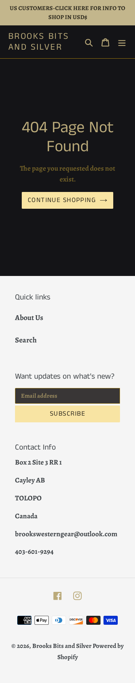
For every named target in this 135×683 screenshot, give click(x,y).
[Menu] (122, 41)
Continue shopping (62, 200)
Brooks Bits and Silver (38, 42)
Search (26, 340)
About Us (29, 318)
